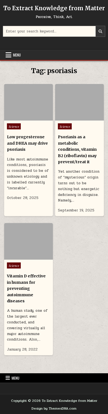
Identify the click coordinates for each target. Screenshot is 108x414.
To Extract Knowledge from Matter (54, 8)
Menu (17, 55)
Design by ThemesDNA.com (54, 408)
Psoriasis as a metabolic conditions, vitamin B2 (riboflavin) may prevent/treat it (77, 149)
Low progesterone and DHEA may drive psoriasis (27, 143)
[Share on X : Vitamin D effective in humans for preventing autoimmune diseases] (20, 257)
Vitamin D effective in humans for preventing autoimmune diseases (26, 288)
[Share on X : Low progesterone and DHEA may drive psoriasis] (20, 117)
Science (14, 126)
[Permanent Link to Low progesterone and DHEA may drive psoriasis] (28, 102)
